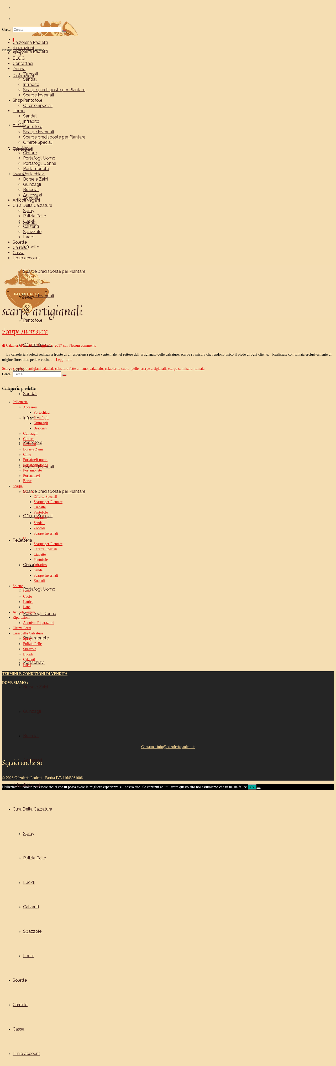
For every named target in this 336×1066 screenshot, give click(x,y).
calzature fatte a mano (71, 369)
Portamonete (32, 470)
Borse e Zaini (33, 449)
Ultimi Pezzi (22, 628)
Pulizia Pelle (32, 644)
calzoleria (112, 369)
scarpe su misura (180, 369)
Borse (27, 481)
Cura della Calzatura (28, 633)
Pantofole (41, 512)
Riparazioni (21, 617)
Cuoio (27, 596)
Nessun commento (82, 345)
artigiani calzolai (40, 369)
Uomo (27, 539)
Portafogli (41, 418)
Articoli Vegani (24, 612)
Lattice (28, 602)
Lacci (27, 665)
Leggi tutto (64, 360)
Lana (26, 607)
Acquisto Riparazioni (38, 623)
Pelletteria (20, 402)
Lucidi (28, 654)
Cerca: (7, 30)
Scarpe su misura (14, 369)
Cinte (27, 455)
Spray (27, 638)
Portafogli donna (35, 465)
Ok (252, 787)
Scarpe (18, 486)
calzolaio (96, 369)
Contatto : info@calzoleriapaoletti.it (168, 747)
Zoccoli (39, 528)
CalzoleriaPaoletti (19, 345)
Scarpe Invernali (46, 533)
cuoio (125, 369)
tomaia (199, 369)
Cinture (28, 439)
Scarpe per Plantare (48, 502)
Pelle (26, 591)
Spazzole (29, 649)
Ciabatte (40, 507)
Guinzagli (41, 423)
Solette (18, 586)
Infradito (40, 518)
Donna (28, 491)
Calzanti (29, 660)
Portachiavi (42, 412)
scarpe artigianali (153, 369)
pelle (135, 369)
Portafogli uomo (35, 460)
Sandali (39, 523)
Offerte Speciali (45, 497)
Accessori (30, 407)
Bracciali (40, 428)
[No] (258, 788)
